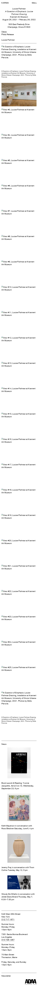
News (3, 744)
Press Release (7, 34)
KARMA (5, 3)
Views (4, 32)
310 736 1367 (8, 940)
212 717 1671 (8, 919)
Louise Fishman (8, 40)
